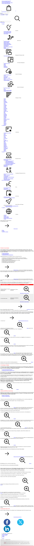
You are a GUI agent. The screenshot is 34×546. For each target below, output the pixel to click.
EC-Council (5, 108)
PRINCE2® (5, 66)
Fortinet (5, 109)
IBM (4, 141)
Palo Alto (5, 145)
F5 (4, 139)
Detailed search (2, 22)
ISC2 (4, 112)
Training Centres (6, 216)
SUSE (5, 122)
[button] (8, 11)
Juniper (5, 113)
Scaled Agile (5, 67)
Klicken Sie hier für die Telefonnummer (19, 456)
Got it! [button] (5, 542)
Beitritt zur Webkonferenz (5, 395)
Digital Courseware (6, 42)
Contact (7, 14)
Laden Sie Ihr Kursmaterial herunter (7, 369)
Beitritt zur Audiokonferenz (6, 396)
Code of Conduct (6, 217)
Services (3, 151)
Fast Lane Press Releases (7, 187)
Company (3, 207)
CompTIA (5, 105)
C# (4, 88)
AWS (4, 100)
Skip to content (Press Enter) (6, 3)
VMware (5, 124)
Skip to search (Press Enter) (6, 1)
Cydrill (5, 107)
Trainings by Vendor (7, 41)
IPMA (5, 64)
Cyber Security (6, 76)
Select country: (4, 11)
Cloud (5, 75)
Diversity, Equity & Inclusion (8, 218)
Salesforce (5, 120)
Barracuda (5, 135)
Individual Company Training (8, 164)
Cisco (4, 103)
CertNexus (5, 101)
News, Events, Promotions (6, 180)
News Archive (6, 188)
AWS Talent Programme (9, 161)
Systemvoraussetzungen (5, 253)
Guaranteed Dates (6, 45)
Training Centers (6, 48)
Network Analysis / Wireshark (8, 79)
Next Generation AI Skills (7, 32)
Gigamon (5, 110)
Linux (5, 78)
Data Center (5, 77)
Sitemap (3, 536)
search (1, 21)
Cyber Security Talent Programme (10, 163)
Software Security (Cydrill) (7, 90)
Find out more (16, 228)
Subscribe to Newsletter (7, 189)
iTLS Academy (6, 160)
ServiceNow (5, 148)
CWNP (5, 106)
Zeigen (17, 389)
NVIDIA (5, 117)
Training (3, 23)
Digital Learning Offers (7, 43)
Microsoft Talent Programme (10, 162)
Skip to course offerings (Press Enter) (7, 2)
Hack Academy (6, 33)
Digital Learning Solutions (7, 44)
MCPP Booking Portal (9, 206)
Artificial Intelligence (7, 175)
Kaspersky (5, 114)
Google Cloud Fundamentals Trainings (9, 197)
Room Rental (6, 165)
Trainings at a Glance (7, 63)
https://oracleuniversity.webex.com (23, 320)
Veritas (5, 123)
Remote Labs (6, 166)
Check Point (5, 102)
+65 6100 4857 (2, 14)
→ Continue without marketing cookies (25, 543)
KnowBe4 (5, 115)
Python (5, 89)
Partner (5, 47)
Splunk (5, 121)
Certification (4, 125)
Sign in (3, 538)
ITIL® (5, 142)
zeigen (28, 328)
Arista (5, 98)
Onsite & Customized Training (8, 46)
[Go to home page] (1, 13)
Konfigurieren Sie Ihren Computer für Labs (8, 370)
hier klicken (28, 309)
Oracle (5, 118)
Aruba (5, 99)
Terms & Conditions (5, 534)
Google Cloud (6, 111)
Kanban (5, 65)
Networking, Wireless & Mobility (8, 178)
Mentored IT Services (7, 179)
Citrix (4, 104)
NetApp (5, 116)
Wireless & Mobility (7, 80)
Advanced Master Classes (7, 31)
